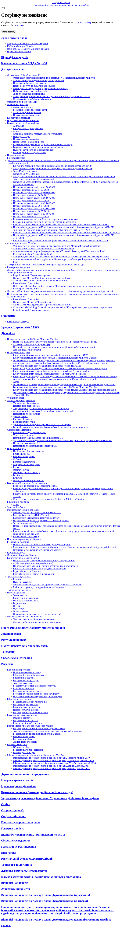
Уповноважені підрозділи (26, 403)
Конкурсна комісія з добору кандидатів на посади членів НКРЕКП (47, 365)
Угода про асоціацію (23, 435)
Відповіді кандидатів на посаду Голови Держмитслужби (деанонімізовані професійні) (56, 919)
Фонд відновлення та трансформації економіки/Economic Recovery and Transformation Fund (59, 251)
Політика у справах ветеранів (20, 822)
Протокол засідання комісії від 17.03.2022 (34, 187)
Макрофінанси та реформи (26, 464)
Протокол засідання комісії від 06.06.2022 (34, 192)
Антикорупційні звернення (27, 112)
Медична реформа (22, 717)
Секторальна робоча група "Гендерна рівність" (37, 614)
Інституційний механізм (25, 598)
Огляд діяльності (21, 611)
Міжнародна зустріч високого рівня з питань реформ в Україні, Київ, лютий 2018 (54, 763)
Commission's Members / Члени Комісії (32, 302)
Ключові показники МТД (26, 536)
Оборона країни (21, 747)
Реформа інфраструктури (26, 680)
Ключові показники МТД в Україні (24, 63)
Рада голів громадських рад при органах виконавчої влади (42, 144)
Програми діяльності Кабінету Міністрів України (33, 627)
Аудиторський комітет (15, 888)
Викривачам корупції (24, 422)
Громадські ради (21, 136)
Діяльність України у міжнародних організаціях (37, 622)
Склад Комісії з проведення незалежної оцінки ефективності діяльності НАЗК (52, 168)
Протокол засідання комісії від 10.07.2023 (34, 208)
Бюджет (17, 579)
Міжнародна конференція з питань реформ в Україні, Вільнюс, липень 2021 (51, 768)
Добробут (18, 459)
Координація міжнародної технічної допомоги (36, 518)
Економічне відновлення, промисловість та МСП (33, 834)
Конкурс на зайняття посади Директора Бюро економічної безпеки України (51, 371)
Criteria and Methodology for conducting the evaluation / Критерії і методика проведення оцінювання (62, 307)
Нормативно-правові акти (26, 115)
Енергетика (8, 852)
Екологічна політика (23, 688)
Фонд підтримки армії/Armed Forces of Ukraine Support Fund (43, 248)
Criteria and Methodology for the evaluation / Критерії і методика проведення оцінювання (57, 286)
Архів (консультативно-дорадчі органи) (33, 563)
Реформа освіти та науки (25, 720)
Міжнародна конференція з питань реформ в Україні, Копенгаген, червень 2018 (53, 760)
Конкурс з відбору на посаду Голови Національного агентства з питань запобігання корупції (60, 368)
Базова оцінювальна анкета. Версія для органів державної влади (45, 219)
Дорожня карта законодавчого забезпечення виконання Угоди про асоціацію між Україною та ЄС (62, 440)
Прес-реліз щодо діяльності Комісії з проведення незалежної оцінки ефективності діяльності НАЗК (63, 227)
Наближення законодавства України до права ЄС (38, 438)
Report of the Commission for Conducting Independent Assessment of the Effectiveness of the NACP (60, 240)
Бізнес (16, 467)
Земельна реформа (22, 683)
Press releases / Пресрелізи (26, 283)
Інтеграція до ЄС (21, 454)
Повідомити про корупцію (26, 414)
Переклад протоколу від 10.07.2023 (31, 211)
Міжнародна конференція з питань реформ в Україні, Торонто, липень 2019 (51, 758)
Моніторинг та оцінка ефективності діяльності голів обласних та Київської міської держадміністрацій (64, 547)
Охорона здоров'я (12, 810)
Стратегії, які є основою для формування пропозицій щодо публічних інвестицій (54, 347)
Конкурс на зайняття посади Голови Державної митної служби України (49, 373)
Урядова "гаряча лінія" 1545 (20, 327)
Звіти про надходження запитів (29, 94)
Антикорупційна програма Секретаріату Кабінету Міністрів (43, 411)
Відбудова (18, 475)
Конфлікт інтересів (22, 419)
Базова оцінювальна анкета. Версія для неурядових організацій (45, 222)
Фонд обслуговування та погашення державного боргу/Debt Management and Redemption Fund (61, 256)
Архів (16, 381)
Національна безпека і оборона (28, 451)
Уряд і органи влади (14, 37)
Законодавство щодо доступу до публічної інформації (40, 88)
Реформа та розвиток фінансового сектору (34, 685)
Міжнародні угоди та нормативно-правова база (37, 512)
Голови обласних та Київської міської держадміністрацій (42, 544)
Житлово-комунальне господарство (24, 870)
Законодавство (20, 595)
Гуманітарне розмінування (18, 846)
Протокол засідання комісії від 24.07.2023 (34, 214)
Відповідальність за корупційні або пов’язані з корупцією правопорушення (51, 427)
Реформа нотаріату (22, 739)
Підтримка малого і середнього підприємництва (37, 696)
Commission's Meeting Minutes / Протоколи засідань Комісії (42, 278)
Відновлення (19, 603)
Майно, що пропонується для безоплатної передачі (39, 587)
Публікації (18, 608)
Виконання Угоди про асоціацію (29, 432)
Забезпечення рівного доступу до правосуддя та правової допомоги (47, 731)
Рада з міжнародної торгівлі (27, 571)
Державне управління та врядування (25, 774)
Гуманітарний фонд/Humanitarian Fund (32, 254)
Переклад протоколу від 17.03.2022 (31, 190)
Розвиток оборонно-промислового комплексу (36, 693)
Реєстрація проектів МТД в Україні (31, 515)
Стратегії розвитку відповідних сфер (31, 344)
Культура (17, 478)
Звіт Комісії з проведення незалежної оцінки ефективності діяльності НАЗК (51, 230)
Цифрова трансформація (17, 780)
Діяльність (8, 333)
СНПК (16, 606)
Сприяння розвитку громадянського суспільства (37, 134)
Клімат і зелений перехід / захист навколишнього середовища (41, 876)
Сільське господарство (15, 840)
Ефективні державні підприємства (30, 675)
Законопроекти (11, 633)
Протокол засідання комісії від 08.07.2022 (34, 198)
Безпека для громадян (24, 752)
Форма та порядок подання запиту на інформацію (38, 80)
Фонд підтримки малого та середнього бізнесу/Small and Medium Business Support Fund (57, 246)
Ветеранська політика (24, 462)
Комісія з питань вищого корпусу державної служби (39, 568)
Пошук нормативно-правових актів (24, 645)
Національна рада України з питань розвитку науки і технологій (45, 566)
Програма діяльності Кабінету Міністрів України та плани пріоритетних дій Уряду (55, 341)
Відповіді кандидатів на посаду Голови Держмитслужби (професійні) (45, 894)
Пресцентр (8, 315)
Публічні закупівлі (22, 582)
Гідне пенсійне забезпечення (27, 723)
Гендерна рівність (12, 828)
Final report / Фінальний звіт (27, 288)
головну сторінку (82, 22)
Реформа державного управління (30, 701)
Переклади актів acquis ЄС (26, 443)
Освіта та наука (21, 470)
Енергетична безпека (24, 677)
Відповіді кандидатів (14, 57)
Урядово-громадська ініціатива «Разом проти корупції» (41, 408)
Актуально (18, 126)
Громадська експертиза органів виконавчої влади (38, 147)
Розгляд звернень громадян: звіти (30, 110)
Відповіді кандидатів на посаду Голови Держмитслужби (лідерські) (44, 900)
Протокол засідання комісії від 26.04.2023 (34, 203)
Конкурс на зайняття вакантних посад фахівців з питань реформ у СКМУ (50, 355)
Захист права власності (25, 742)
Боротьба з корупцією (24, 456)
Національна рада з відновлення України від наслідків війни (44, 560)
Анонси (17, 131)
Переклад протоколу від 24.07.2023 (31, 216)
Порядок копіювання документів (29, 83)
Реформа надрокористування (27, 691)
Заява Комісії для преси (25, 171)
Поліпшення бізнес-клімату (27, 672)
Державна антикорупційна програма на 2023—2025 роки (42, 424)
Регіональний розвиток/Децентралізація (27, 858)
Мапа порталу (8, 32)
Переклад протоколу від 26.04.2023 (31, 206)
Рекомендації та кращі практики (29, 152)
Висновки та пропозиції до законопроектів (35, 486)
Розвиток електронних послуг (28, 707)
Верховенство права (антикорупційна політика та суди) (37, 792)
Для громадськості (13, 69)
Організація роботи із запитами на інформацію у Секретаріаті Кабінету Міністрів (54, 78)
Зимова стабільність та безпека (28, 480)
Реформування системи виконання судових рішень (39, 728)
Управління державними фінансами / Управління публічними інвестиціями (50, 798)
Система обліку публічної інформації (32, 99)
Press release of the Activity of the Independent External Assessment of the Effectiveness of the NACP (61, 224)
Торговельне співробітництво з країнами (34, 619)
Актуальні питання (23, 107)
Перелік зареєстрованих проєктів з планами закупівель (41, 520)
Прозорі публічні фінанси (26, 709)
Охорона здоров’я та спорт (26, 472)
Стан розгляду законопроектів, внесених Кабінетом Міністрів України (49, 499)
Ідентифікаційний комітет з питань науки (34, 574)
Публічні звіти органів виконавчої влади (33, 150)
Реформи (7, 663)
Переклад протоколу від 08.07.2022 (31, 200)
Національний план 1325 (26, 600)
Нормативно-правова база (26, 139)
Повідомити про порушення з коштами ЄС (35, 446)
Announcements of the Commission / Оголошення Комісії (41, 280)
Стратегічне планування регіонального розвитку (38, 550)
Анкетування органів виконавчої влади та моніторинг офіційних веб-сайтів (51, 96)
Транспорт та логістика (16, 864)
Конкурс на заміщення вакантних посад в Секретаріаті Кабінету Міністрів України (55, 357)
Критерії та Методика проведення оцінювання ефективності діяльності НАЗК (52, 166)
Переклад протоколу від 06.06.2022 (31, 195)
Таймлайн (8, 651)
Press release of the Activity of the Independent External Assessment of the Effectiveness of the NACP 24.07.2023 (66, 232)
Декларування (20, 416)
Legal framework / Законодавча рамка (31, 275)
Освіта (5, 804)
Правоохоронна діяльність (18, 786)
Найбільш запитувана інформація (30, 91)
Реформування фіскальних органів (30, 712)
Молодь (6, 925)
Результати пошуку (13, 639)
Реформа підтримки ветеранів (28, 750)
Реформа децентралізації (25, 704)
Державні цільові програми (27, 349)
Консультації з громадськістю (28, 128)
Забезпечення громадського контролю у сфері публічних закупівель (47, 584)
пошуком (18, 25)
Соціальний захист (13, 816)
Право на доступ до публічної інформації (34, 86)
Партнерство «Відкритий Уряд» (29, 142)
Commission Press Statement (26, 174)
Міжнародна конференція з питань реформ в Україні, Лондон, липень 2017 (51, 766)
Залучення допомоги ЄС (25, 523)
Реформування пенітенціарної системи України (37, 733)
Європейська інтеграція (16, 657)
